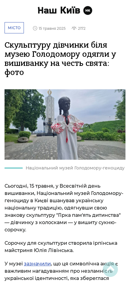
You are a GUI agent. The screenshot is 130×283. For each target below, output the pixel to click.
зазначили (37, 264)
